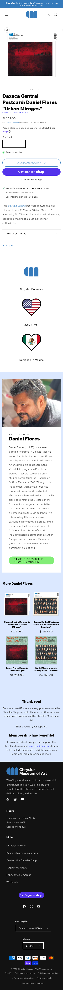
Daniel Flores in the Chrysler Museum (28, 560)
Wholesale (12, 882)
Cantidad (7, 137)
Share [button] (9, 245)
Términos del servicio (24, 978)
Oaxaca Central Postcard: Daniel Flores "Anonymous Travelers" (46, 624)
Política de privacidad (48, 973)
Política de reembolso (25, 973)
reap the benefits (39, 746)
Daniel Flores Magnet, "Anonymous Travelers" (46, 669)
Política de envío (44, 978)
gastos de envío (12, 122)
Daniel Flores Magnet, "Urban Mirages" (17, 669)
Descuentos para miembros (22, 853)
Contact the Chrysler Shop (21, 860)
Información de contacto (33, 983)
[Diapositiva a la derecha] (38, 89)
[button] (6, 14)
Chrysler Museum (16, 845)
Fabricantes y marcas (18, 874)
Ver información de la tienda (22, 196)
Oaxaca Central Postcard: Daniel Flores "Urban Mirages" (17, 624)
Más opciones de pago (31, 179)
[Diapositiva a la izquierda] (24, 89)
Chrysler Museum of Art (15, 113)
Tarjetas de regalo (16, 867)
